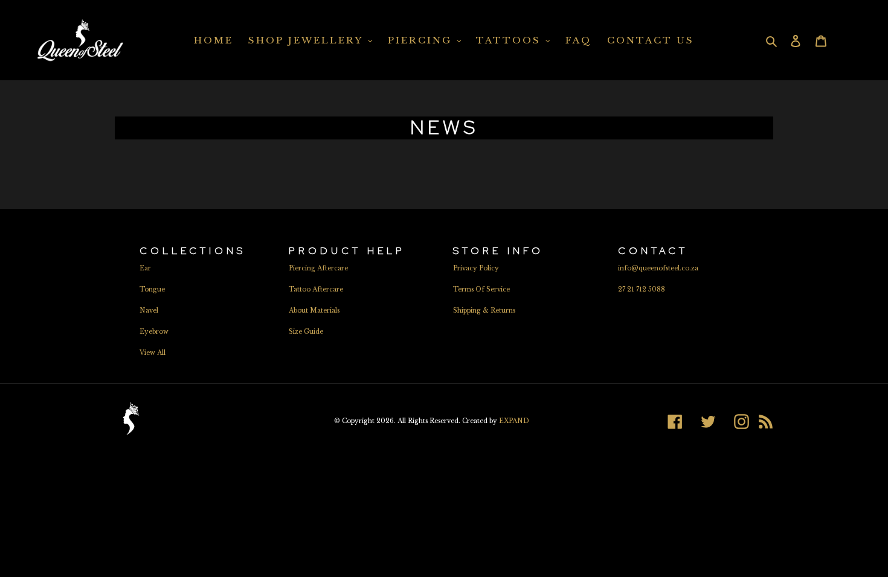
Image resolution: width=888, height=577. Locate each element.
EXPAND (514, 421)
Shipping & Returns (484, 310)
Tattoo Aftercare (316, 289)
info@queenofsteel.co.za (658, 268)
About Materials (314, 310)
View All (153, 353)
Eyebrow (154, 332)
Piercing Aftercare (318, 268)
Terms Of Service (481, 289)
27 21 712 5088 (641, 289)
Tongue (152, 289)
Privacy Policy (476, 268)
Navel (149, 310)
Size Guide (306, 332)
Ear (145, 268)
